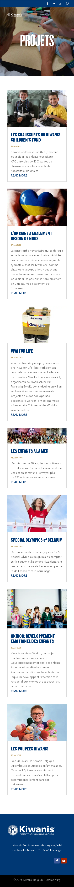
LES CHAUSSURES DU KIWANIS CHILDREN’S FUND (35, 137)
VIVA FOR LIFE (22, 351)
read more (19, 175)
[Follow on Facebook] (57, 860)
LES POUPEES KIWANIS (29, 749)
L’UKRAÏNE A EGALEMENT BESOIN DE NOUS (31, 236)
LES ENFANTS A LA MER (29, 451)
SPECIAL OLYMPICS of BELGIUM (36, 540)
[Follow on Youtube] (64, 860)
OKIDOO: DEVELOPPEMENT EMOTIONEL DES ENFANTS (33, 638)
